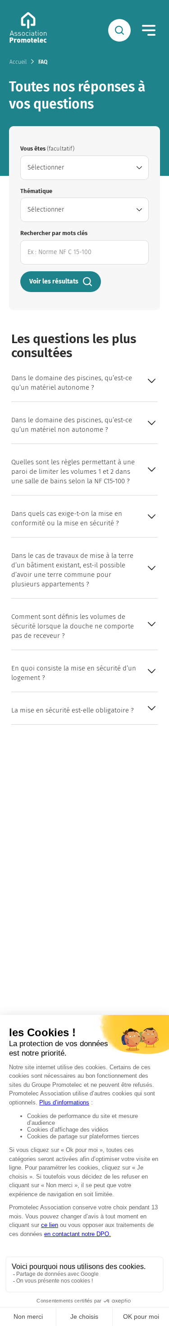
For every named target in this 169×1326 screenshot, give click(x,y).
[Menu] (148, 30)
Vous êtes (47, 148)
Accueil (18, 62)
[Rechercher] (119, 30)
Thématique (36, 191)
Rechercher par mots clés (53, 233)
